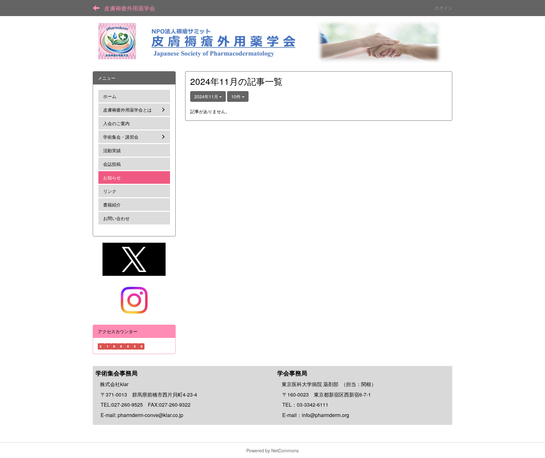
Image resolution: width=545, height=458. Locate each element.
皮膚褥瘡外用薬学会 (129, 8)
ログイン (443, 8)
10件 (236, 96)
